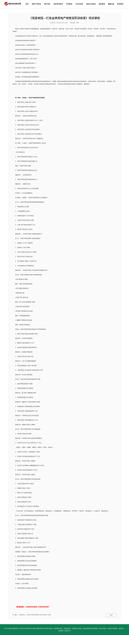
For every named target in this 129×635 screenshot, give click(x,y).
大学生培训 (79, 4)
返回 (111, 615)
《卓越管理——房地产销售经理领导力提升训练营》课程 (34, 615)
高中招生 (47, 4)
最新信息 (111, 4)
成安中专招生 (36, 4)
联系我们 (120, 4)
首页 (27, 4)
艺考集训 (69, 4)
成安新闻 (102, 4)
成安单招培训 (58, 4)
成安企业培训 (91, 4)
